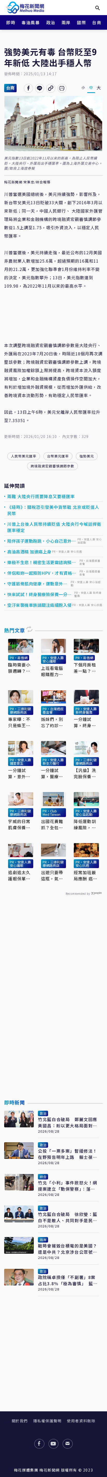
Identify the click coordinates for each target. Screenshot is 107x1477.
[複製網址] (50, 88)
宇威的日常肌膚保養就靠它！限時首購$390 (19, 824)
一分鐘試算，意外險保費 (19, 773)
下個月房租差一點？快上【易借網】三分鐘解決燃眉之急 (86, 668)
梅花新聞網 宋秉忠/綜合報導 (27, 182)
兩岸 (66, 22)
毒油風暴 (31, 22)
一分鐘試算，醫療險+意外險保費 (52, 773)
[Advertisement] (53, 1009)
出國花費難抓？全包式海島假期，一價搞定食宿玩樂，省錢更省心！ (52, 824)
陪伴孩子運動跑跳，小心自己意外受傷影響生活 (41, 541)
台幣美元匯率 (58, 456)
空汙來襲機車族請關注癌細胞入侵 (39, 605)
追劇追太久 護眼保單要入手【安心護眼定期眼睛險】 (19, 875)
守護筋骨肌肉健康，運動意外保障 (37, 583)
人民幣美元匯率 (23, 456)
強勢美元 (86, 456)
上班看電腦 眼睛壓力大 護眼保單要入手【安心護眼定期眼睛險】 (52, 671)
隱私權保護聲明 (47, 1420)
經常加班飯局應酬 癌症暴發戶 (85, 875)
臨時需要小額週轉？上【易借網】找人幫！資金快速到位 (19, 668)
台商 (96, 22)
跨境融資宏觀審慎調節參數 (52, 466)
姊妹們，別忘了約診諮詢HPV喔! (52, 722)
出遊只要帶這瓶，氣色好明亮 (52, 875)
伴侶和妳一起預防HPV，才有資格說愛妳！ (41, 573)
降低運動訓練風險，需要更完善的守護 (85, 824)
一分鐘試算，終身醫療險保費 (85, 722)
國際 (81, 22)
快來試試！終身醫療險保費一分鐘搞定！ (39, 594)
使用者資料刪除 (81, 1420)
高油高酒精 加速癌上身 (29, 551)
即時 (10, 22)
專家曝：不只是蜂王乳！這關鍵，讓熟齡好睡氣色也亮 (19, 722)
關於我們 (20, 1420)
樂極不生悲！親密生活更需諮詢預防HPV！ (41, 562)
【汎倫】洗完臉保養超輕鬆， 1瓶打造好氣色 (85, 773)
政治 (50, 22)
